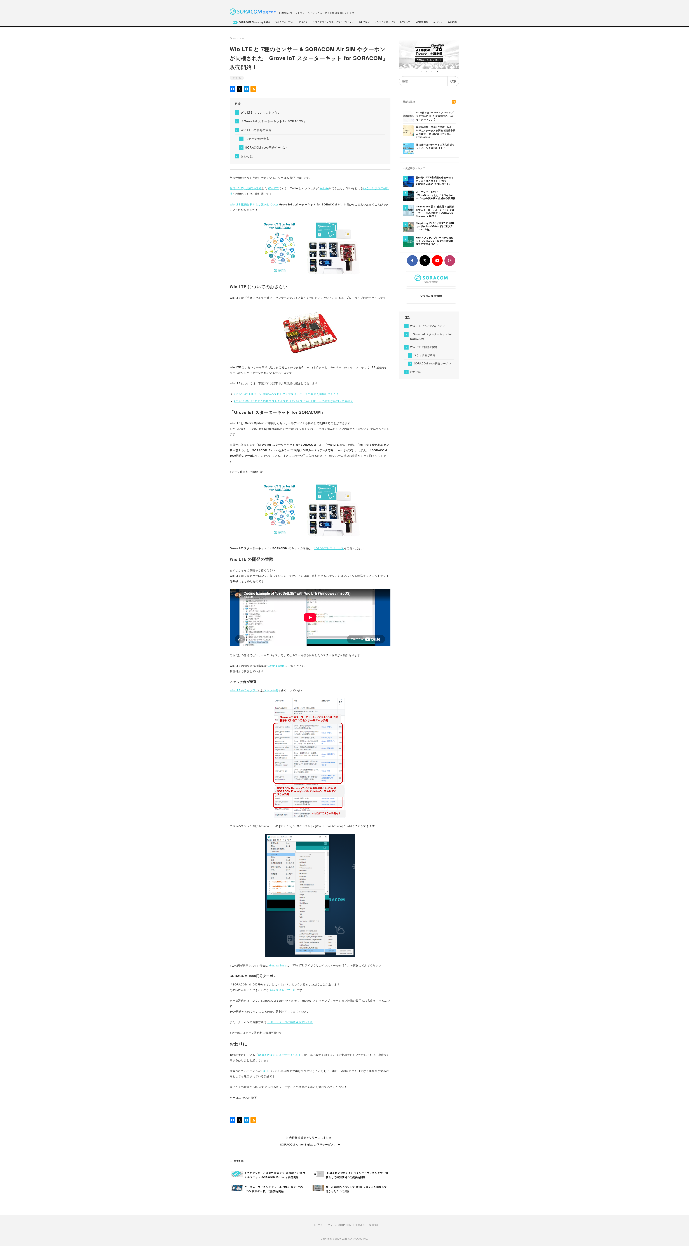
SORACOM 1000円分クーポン (266, 147)
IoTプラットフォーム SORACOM (332, 1225)
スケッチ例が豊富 (257, 139)
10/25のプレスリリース (329, 548)
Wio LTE (273, 188)
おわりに (247, 156)
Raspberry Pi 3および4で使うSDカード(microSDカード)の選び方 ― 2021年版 (435, 226)
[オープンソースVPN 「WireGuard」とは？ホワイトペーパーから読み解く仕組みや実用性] (408, 195)
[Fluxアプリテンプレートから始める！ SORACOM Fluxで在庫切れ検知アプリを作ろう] (408, 241)
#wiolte (324, 188)
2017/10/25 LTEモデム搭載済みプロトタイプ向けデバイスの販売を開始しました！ (286, 394)
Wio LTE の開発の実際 (256, 130)
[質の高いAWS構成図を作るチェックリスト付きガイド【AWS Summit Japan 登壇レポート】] (408, 181)
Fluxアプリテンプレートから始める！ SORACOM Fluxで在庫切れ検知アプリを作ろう (435, 241)
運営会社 (360, 1225)
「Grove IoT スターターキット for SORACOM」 (273, 121)
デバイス (237, 77)
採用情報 (374, 1225)
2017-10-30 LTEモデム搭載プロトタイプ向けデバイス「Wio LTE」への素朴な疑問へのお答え (293, 401)
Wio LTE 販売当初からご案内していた (254, 204)
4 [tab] (437, 72)
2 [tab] (426, 72)
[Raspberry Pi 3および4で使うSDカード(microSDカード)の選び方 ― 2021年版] (408, 226)
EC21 (264, 1071)
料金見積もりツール (283, 990)
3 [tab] (432, 72)
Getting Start (276, 666)
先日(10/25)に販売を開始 (246, 188)
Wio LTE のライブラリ (244, 690)
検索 (453, 81)
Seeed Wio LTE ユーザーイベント (279, 1055)
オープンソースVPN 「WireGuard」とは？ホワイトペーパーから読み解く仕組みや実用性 (436, 195)
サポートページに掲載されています (290, 1022)
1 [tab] (421, 72)
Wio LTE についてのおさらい (261, 112)
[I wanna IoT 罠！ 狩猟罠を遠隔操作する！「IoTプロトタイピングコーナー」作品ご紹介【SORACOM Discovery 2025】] (408, 210)
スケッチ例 (271, 690)
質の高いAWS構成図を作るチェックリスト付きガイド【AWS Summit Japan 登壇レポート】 (435, 181)
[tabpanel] (429, 53)
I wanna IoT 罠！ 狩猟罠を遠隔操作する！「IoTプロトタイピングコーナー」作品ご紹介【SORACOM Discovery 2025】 (435, 211)
